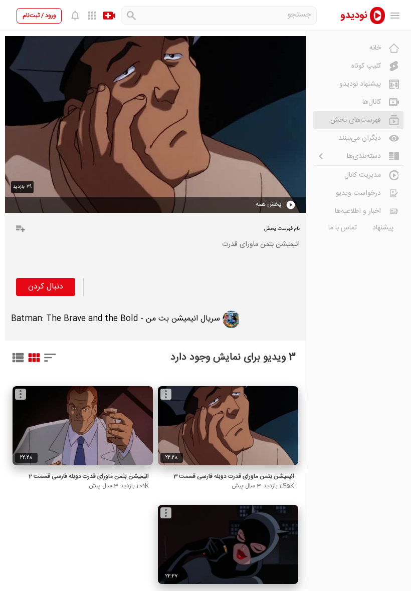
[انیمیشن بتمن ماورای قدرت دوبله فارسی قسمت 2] (83, 425)
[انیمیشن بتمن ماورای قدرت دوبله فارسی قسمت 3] (228, 425)
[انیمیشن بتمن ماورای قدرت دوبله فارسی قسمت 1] (228, 544)
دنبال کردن (45, 286)
